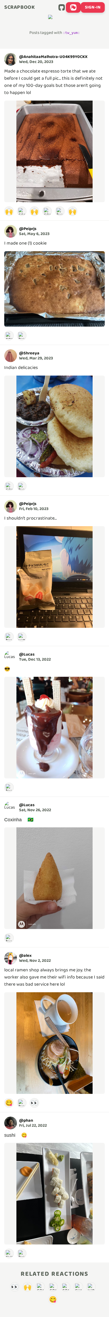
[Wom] (21, 637)
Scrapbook (19, 7)
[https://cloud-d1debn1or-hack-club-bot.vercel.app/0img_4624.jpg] (54, 577)
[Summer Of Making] (9, 1253)
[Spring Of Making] (9, 335)
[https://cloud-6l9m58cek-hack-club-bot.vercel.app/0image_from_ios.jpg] (54, 1193)
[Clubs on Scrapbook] (73, 7)
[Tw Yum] (60, 211)
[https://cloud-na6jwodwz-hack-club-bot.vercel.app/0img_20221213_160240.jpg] (54, 727)
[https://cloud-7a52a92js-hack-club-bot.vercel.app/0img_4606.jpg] (54, 1043)
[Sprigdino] (47, 211)
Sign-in (93, 7)
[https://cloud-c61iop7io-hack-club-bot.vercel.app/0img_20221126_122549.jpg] (54, 878)
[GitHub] (61, 7)
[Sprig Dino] (21, 211)
